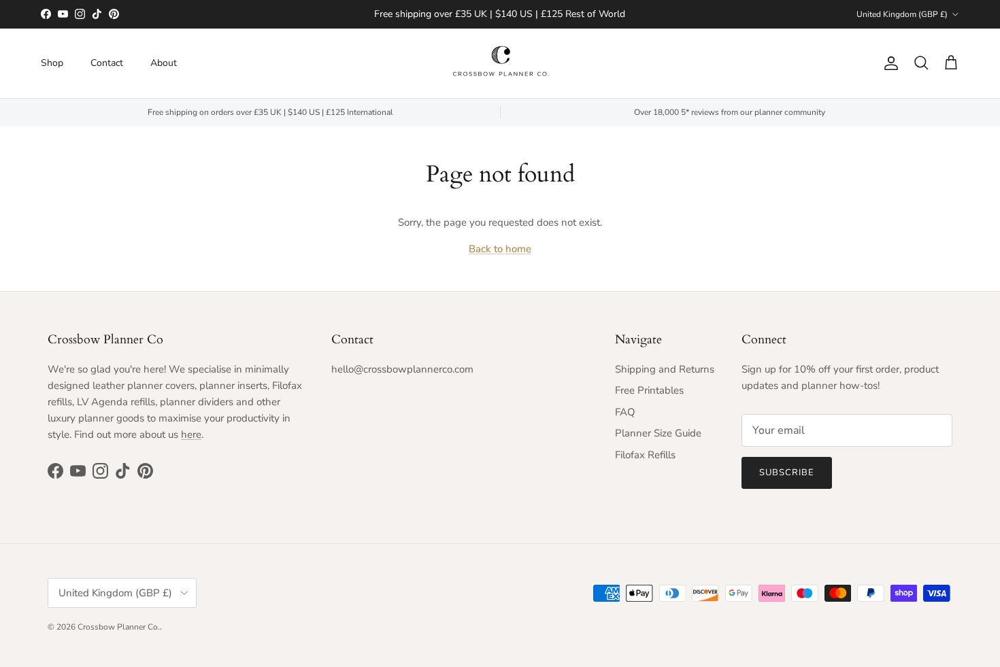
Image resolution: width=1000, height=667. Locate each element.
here (191, 434)
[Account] (888, 63)
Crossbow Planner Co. (119, 626)
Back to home (500, 249)
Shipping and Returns (664, 369)
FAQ (625, 412)
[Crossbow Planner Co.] (500, 63)
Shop (52, 62)
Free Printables (649, 390)
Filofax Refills (645, 455)
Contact (106, 62)
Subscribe (786, 472)
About (163, 62)
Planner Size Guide (658, 433)
